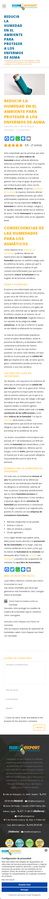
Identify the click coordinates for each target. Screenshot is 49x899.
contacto (33, 555)
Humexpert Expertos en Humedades (19, 60)
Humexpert (9, 130)
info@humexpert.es (36, 801)
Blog (38, 60)
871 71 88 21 (31, 811)
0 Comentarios (23, 130)
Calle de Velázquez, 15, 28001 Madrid (21, 794)
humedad (8, 420)
